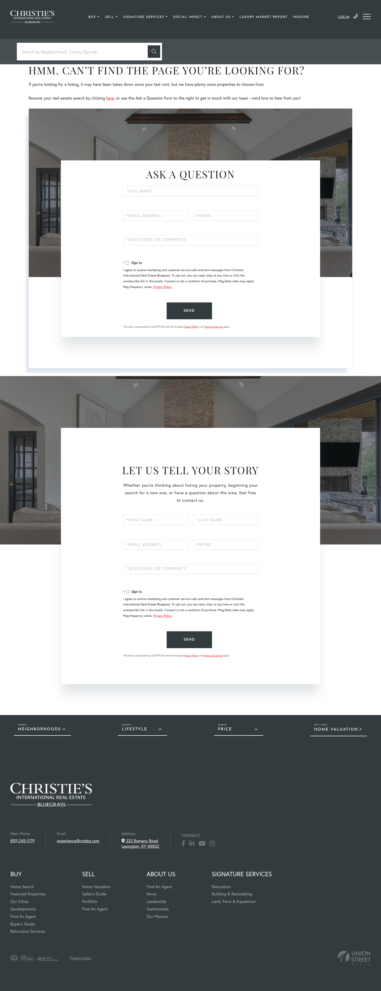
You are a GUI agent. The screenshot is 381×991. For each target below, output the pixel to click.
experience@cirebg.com (78, 841)
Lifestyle (134, 729)
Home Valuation (336, 730)
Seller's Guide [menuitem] (94, 894)
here (110, 98)
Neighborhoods (39, 729)
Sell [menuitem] (109, 17)
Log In (343, 17)
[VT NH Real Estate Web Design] (354, 958)
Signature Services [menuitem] (143, 17)
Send (189, 311)
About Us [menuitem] (221, 17)
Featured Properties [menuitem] (28, 894)
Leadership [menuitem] (156, 901)
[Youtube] (202, 843)
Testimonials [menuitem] (157, 909)
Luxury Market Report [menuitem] (263, 17)
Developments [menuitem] (23, 909)
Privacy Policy (162, 287)
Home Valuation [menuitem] (96, 886)
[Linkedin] (192, 843)
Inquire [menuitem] (301, 17)
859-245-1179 (355, 16)
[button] (154, 51)
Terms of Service (213, 326)
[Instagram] (212, 843)
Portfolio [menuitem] (89, 901)
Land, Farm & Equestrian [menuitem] (234, 901)
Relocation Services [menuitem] (27, 931)
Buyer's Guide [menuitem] (22, 924)
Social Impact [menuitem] (187, 17)
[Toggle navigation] (367, 16)
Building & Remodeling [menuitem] (232, 894)
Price (225, 729)
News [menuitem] (151, 894)
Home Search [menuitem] (22, 886)
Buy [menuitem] (92, 17)
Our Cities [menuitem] (19, 901)
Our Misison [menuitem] (157, 916)
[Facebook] (183, 843)
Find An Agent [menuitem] (23, 916)
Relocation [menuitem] (221, 886)
